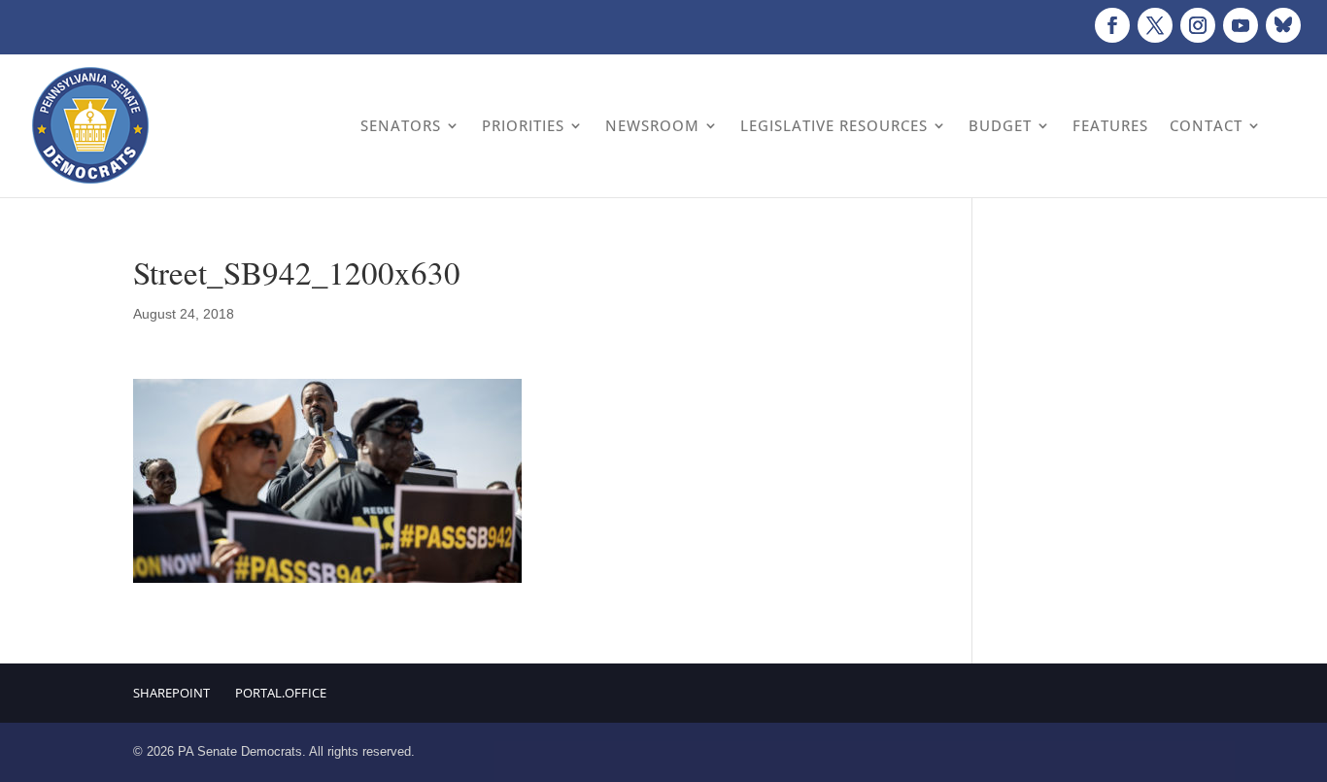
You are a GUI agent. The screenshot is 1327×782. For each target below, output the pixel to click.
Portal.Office (280, 692)
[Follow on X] (1155, 25)
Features (1110, 125)
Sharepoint (171, 692)
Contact (1206, 125)
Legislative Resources (834, 125)
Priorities (523, 125)
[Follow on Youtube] (1240, 25)
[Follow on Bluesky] (1283, 25)
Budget (1000, 125)
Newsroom (652, 125)
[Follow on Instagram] (1197, 25)
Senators (400, 125)
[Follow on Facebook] (1112, 25)
